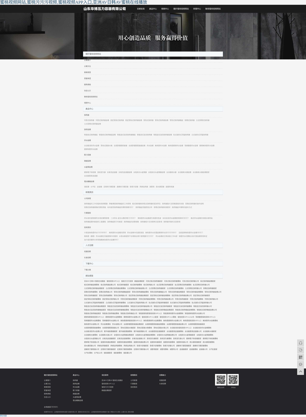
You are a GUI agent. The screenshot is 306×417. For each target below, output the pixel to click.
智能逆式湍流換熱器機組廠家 (95, 310)
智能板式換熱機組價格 (110, 313)
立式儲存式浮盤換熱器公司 (137, 303)
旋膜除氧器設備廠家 (108, 342)
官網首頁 (141, 9)
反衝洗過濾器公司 (138, 338)
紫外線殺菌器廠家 (110, 331)
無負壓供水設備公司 (91, 324)
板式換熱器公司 (149, 285)
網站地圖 (131, 412)
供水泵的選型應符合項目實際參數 (96, 218)
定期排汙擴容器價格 (124, 349)
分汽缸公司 (98, 353)
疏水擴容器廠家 (195, 342)
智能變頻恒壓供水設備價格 (173, 313)
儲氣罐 (86, 187)
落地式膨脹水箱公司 (161, 328)
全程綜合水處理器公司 (92, 338)
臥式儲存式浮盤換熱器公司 (202, 303)
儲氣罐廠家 (108, 353)
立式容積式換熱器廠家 (157, 288)
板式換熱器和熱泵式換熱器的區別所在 (146, 204)
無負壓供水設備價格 (210, 321)
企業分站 (124, 412)
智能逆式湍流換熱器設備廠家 (95, 306)
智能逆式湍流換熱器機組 (126, 135)
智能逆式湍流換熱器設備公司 (141, 306)
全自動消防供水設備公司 (93, 331)
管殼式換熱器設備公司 (213, 292)
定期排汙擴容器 (109, 187)
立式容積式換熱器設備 (92, 124)
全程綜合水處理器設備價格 (145, 335)
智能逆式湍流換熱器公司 (202, 306)
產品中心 (153, 9)
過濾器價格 (193, 349)
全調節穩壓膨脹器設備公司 (177, 324)
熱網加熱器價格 (116, 346)
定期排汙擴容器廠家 (108, 349)
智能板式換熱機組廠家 (92, 313)
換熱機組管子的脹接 (114, 222)
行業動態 (87, 213)
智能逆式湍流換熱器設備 (162, 135)
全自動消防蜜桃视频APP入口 (180, 328)
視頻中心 (165, 9)
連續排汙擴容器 (122, 187)
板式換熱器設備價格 (91, 285)
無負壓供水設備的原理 (117, 233)
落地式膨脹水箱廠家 (128, 328)
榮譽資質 (87, 72)
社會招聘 (87, 258)
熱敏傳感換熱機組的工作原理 (120, 204)
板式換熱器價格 (136, 285)
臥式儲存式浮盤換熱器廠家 (159, 303)
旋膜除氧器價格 (169, 342)
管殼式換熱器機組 (176, 120)
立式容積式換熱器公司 (193, 288)
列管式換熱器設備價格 (147, 299)
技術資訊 (87, 227)
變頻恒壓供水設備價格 (113, 317)
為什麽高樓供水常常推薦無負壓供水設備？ (101, 240)
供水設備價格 (106, 324)
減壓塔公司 (174, 349)
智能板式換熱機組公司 (128, 313)
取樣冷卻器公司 (169, 346)
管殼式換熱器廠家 (91, 295)
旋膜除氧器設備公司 (141, 342)
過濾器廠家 (184, 349)
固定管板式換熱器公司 (110, 299)
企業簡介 (87, 60)
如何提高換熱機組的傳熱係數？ (120, 207)
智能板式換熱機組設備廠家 (164, 310)
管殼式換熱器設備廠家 (176, 292)
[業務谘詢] (300, 342)
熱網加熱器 (144, 187)
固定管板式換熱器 (117, 120)
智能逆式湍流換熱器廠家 (163, 306)
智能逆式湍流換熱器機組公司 (141, 310)
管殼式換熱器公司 (120, 295)
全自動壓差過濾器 (91, 176)
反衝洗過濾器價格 (124, 338)
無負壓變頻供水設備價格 (152, 321)
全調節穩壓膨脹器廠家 (196, 324)
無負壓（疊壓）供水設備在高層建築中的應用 (101, 236)
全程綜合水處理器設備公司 (167, 335)
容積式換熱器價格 (91, 292)
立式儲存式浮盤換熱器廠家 (94, 303)
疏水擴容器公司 (90, 346)
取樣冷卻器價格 (156, 346)
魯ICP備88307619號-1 (114, 412)
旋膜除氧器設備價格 (124, 342)
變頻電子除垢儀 (90, 172)
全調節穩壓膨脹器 (120, 146)
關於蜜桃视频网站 (181, 9)
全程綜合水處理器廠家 (186, 335)
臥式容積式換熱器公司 (201, 285)
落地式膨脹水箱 (106, 146)
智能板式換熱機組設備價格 (185, 310)
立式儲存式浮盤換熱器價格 (116, 303)
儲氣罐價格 (118, 353)
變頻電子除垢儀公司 (91, 342)
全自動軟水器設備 (184, 172)
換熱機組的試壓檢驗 (131, 222)
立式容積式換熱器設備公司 (137, 288)
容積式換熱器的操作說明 (194, 204)
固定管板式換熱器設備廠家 (139, 295)
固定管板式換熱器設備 (133, 120)
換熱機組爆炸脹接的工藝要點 (95, 222)
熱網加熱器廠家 (103, 346)
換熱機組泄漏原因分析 (144, 207)
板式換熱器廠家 (123, 285)
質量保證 (87, 78)
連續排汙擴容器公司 (91, 349)
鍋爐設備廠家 (139, 281)
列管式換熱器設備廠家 (128, 299)
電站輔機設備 (89, 181)
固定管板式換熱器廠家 (201, 295)
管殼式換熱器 (148, 120)
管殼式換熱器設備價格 (194, 292)
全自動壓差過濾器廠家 (156, 331)
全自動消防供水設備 (91, 146)
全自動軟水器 (171, 172)
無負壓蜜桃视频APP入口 (192, 321)
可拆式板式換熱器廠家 (154, 281)
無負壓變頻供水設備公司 (172, 321)
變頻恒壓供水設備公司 (132, 317)
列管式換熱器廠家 (181, 299)
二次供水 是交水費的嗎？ (123, 218)
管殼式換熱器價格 (105, 295)
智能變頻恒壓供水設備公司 (195, 313)
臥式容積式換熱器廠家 (165, 285)
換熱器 (86, 115)
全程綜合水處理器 (140, 172)
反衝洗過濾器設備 (125, 172)
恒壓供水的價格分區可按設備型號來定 (193, 236)
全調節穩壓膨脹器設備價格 (155, 324)
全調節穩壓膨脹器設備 (137, 146)
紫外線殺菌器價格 (125, 331)
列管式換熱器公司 (211, 299)
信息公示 (87, 91)
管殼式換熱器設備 (161, 120)
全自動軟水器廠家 (209, 331)
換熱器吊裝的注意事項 (172, 222)
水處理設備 (88, 167)
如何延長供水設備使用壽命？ (176, 218)
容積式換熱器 (190, 120)
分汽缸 (93, 187)
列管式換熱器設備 (102, 120)
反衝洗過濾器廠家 (109, 338)
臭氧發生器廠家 (152, 338)
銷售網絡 (87, 84)
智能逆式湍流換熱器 (144, 135)
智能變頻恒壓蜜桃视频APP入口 (150, 313)
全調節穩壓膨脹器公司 (110, 328)
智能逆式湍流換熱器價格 (183, 306)
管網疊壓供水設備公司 (110, 321)
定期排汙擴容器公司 (141, 349)
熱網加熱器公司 (129, 346)
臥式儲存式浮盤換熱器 (181, 135)
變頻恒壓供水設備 (91, 149)
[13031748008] (300, 350)
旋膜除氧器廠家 (156, 342)
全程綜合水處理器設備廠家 (124, 335)
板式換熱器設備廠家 (207, 281)
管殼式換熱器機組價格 (140, 292)
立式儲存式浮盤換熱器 (199, 135)
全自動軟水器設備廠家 (201, 172)
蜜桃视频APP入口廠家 (150, 317)
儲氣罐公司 (127, 353)
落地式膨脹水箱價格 (144, 328)
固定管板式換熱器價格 (92, 299)
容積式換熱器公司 (105, 292)
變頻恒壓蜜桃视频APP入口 (94, 317)
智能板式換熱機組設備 (107, 135)
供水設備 (87, 140)
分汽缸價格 (88, 353)
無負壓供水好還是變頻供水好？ (161, 233)
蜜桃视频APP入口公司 (186, 317)
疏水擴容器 (160, 187)
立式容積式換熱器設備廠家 (94, 288)
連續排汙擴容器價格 (200, 346)
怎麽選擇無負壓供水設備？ (191, 233)
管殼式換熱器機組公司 (158, 292)
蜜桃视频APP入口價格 (168, 317)
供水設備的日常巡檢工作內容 (166, 236)
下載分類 (87, 270)
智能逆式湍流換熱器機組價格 (118, 310)
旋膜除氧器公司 (182, 342)
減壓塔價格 (164, 349)
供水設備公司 (117, 324)
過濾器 (99, 187)
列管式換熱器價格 (196, 299)
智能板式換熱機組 (91, 135)
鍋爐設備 (87, 161)
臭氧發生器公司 (179, 338)
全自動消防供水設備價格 (202, 328)
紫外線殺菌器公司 (140, 331)
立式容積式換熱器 (202, 120)
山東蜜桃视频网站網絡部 (99, 412)
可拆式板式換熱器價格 (172, 281)
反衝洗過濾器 (112, 172)
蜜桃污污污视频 (127, 281)
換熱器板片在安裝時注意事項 (151, 222)
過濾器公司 (203, 349)
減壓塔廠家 (154, 349)
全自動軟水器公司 (105, 335)
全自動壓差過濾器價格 (175, 331)
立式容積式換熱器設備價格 (116, 288)
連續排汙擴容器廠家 (183, 346)
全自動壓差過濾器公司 (193, 331)
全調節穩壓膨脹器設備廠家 (134, 324)
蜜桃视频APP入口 (113, 281)
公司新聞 (87, 198)
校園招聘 (87, 251)
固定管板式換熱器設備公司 (182, 295)
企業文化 (87, 66)
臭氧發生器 (101, 172)
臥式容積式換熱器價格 (183, 285)
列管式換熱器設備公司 (165, 299)
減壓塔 (151, 187)
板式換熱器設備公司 (108, 285)
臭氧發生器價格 (166, 338)
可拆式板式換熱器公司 (190, 281)
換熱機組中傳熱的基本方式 (182, 207)
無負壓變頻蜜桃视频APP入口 (131, 321)
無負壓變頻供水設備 (175, 146)
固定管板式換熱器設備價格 (160, 295)
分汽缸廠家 (213, 349)
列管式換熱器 (89, 120)
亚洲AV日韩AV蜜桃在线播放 (94, 281)
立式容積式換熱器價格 (175, 288)
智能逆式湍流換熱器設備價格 (118, 306)
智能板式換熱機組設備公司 (207, 310)
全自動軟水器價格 (91, 335)
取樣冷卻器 (134, 187)
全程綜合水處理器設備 (156, 172)
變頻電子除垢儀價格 (210, 338)
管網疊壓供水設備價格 (92, 321)
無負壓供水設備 (161, 146)
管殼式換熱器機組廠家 (122, 292)
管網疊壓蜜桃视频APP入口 (205, 317)
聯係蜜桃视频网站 (213, 9)
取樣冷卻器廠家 (142, 346)
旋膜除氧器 (170, 187)
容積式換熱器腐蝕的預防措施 (95, 207)
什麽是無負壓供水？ (96, 233)
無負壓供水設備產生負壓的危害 (149, 218)
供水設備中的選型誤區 (135, 233)
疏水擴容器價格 (208, 342)
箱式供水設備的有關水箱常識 (202, 218)
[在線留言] (300, 364)
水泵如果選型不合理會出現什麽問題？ (136, 236)
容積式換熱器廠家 (210, 288)
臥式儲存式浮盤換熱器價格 (180, 303)
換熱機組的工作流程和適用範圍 (96, 204)
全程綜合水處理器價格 (205, 335)
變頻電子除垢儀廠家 (193, 338)
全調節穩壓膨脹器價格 (92, 328)
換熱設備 (87, 129)
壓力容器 (87, 155)
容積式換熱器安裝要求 (162, 207)
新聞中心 (197, 9)
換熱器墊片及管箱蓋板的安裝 (173, 204)
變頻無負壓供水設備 (206, 146)
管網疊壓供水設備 (191, 146)
